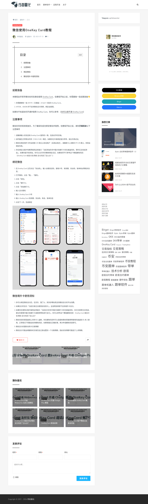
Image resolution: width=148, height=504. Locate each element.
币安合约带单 (120, 257)
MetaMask (105, 237)
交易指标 (107, 248)
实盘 (131, 252)
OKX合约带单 (119, 237)
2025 (103, 206)
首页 (38, 5)
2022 (103, 213)
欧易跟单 (114, 280)
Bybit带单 (122, 233)
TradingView (126, 245)
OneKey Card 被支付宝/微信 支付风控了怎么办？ (35, 156)
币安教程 (130, 261)
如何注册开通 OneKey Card (72, 112)
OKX (111, 236)
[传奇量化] (21, 4)
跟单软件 (46, 5)
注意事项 (27, 67)
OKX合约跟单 (107, 241)
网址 (66, 452)
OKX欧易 (119, 90)
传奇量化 (20, 36)
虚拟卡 (29, 36)
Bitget (119, 102)
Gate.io (119, 107)
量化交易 (130, 285)
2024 (103, 209)
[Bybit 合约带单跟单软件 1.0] (107, 154)
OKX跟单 (126, 241)
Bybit (116, 233)
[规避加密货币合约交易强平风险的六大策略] (107, 165)
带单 (131, 266)
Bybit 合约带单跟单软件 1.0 (125, 152)
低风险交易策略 (108, 252)
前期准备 (27, 63)
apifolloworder (114, 18)
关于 (64, 5)
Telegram (118, 245)
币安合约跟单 (107, 261)
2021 (103, 216)
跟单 (132, 279)
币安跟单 (108, 266)
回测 (116, 252)
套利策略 (125, 252)
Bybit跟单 (131, 233)
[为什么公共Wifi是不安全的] (107, 187)
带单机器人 (106, 271)
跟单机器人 (108, 284)
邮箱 (41, 452)
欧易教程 (106, 280)
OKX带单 (117, 240)
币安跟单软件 (121, 266)
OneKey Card (17, 25)
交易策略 (118, 248)
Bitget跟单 (125, 230)
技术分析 (116, 271)
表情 (16, 477)
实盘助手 (104, 257)
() (21, 340)
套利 (119, 252)
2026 (103, 204)
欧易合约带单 (108, 275)
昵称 (14, 452)
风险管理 (105, 288)
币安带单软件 (118, 261)
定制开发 (56, 5)
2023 (103, 211)
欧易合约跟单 (122, 275)
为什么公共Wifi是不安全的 (125, 185)
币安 (111, 256)
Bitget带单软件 (115, 230)
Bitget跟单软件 (107, 233)
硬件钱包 (123, 280)
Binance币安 (119, 96)
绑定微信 (27, 72)
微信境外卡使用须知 (31, 76)
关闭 (80, 55)
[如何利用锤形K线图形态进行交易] (107, 176)
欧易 (126, 271)
